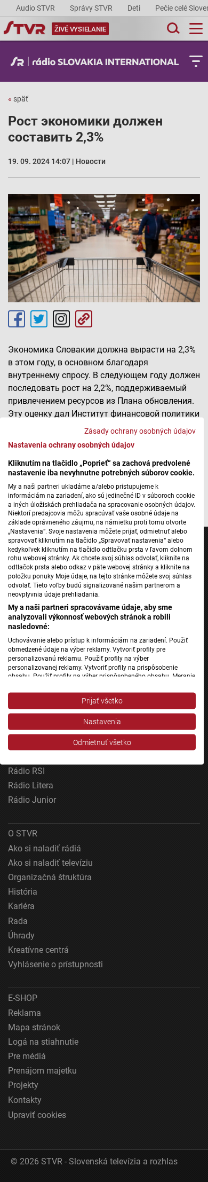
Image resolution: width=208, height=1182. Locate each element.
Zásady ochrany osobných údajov (140, 430)
